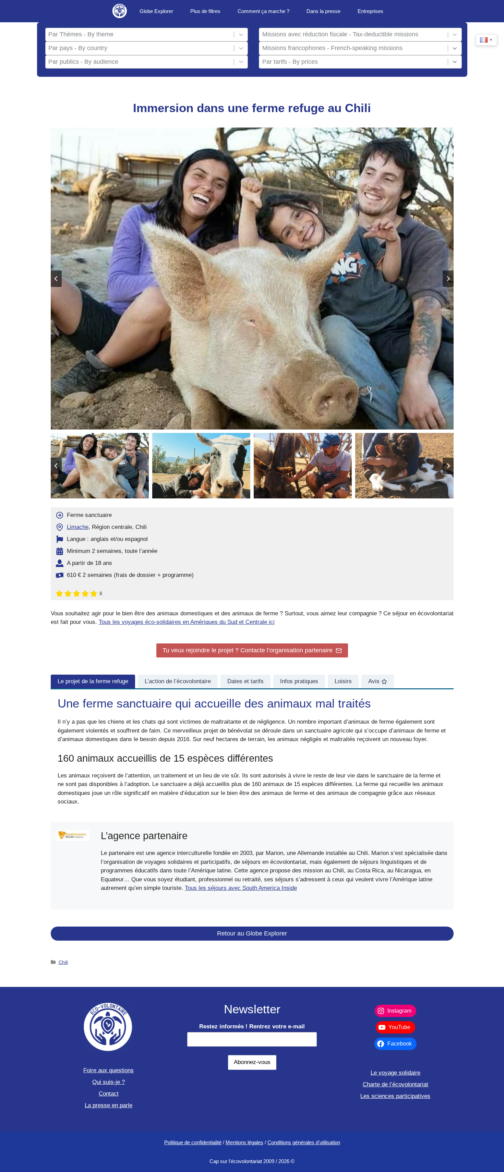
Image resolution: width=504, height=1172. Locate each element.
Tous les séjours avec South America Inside (241, 888)
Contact (109, 1093)
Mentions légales (244, 1142)
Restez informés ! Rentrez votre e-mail (252, 1026)
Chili (63, 962)
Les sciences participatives (395, 1096)
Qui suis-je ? (108, 1082)
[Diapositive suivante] (448, 278)
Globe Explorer (156, 11)
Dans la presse (323, 11)
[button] (100, 465)
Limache (77, 527)
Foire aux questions (108, 1070)
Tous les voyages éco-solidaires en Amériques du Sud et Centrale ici (187, 622)
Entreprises (370, 11)
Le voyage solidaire (395, 1073)
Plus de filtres (205, 11)
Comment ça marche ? (263, 11)
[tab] (93, 681)
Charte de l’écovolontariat (395, 1084)
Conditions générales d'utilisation (303, 1142)
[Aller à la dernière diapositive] (56, 278)
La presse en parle (108, 1105)
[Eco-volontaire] (120, 11)
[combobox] (139, 34)
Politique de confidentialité (192, 1142)
